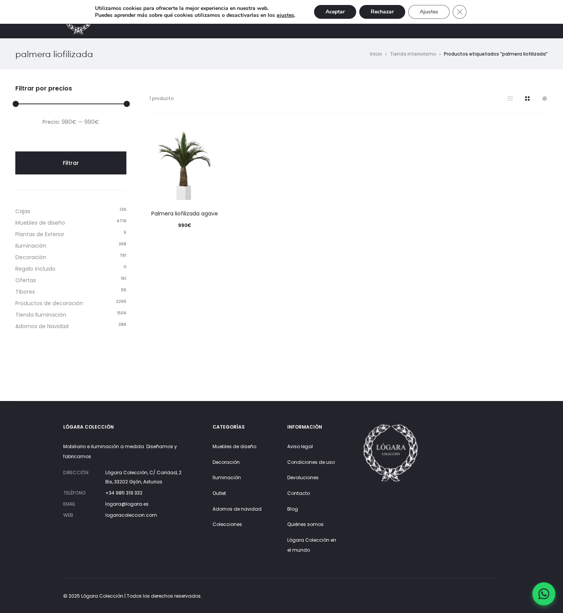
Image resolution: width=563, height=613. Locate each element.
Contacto (298, 493)
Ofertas (25, 280)
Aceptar (335, 11)
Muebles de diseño (40, 223)
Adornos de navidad (237, 509)
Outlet (219, 493)
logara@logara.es (127, 504)
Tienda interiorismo (413, 54)
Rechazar (382, 11)
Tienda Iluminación (40, 315)
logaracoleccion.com (131, 515)
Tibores (25, 292)
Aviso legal (300, 446)
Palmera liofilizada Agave (184, 213)
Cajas (22, 211)
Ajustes (429, 11)
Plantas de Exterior (39, 234)
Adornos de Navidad (42, 326)
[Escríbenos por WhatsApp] (543, 593)
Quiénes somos (305, 524)
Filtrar (71, 163)
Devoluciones (303, 477)
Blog (292, 509)
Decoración (30, 257)
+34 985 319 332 (123, 493)
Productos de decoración (49, 303)
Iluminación (30, 246)
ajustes (285, 15)
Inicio (376, 54)
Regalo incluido (35, 269)
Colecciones (227, 524)
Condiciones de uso (311, 462)
